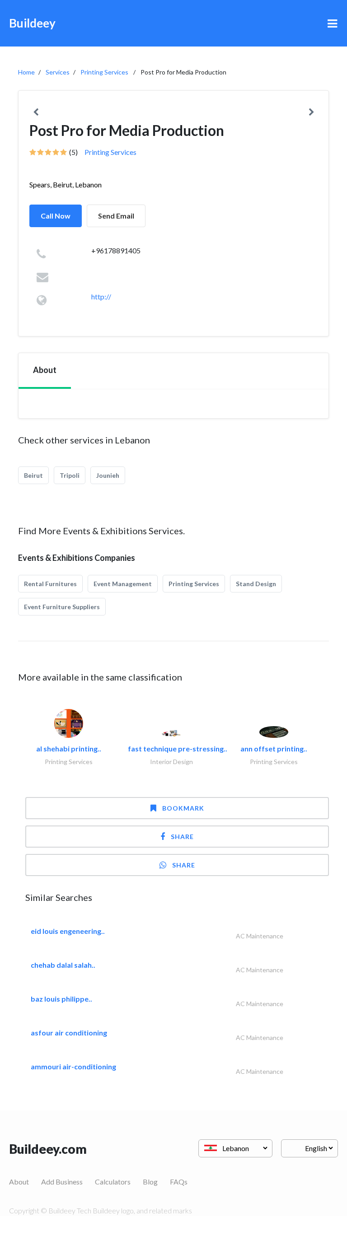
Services (58, 72)
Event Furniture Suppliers (62, 607)
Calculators (113, 1181)
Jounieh (107, 475)
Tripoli (70, 475)
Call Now (55, 215)
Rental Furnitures (50, 584)
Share (182, 836)
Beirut (33, 475)
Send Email (116, 215)
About (19, 1181)
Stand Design (256, 584)
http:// (101, 296)
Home (26, 72)
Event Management (123, 584)
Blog (150, 1181)
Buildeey (32, 23)
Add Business (62, 1181)
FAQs (179, 1181)
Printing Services (104, 72)
